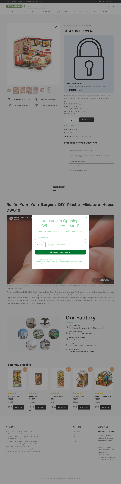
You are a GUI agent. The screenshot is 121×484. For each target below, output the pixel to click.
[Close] (86, 217)
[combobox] (39, 244)
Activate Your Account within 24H (60, 252)
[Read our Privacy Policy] (85, 262)
